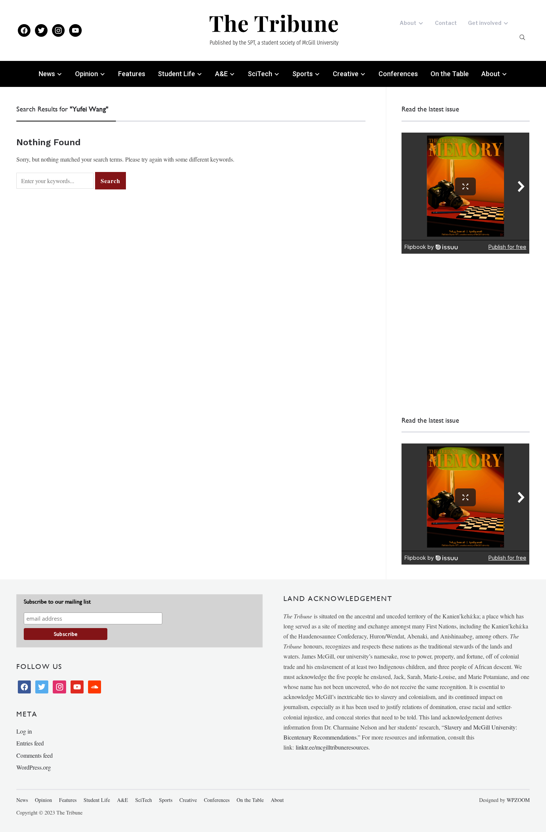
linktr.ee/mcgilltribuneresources (332, 747)
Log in (24, 731)
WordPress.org (33, 767)
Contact (446, 23)
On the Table (449, 74)
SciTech (260, 74)
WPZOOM (518, 799)
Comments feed (34, 755)
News (47, 74)
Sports (302, 74)
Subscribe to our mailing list (57, 601)
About (408, 23)
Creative (345, 74)
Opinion (86, 74)
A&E (221, 74)
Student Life (176, 74)
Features (131, 74)
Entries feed (30, 743)
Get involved (484, 23)
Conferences (398, 74)
